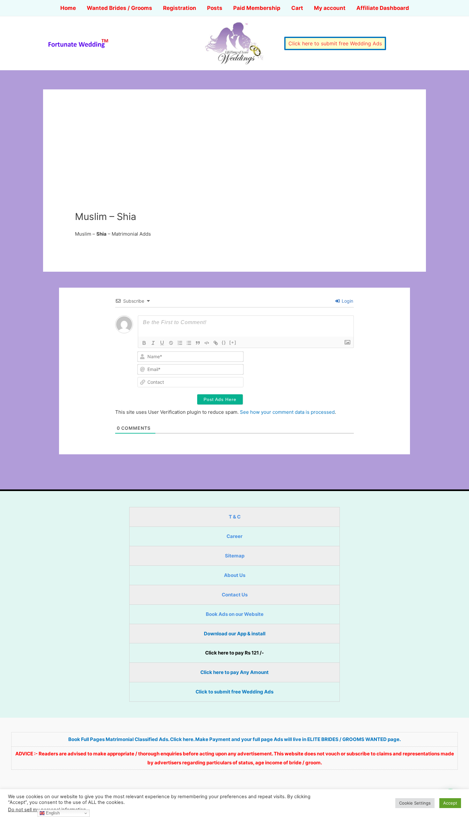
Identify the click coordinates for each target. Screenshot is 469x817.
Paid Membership (256, 8)
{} (224, 342)
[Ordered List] (179, 343)
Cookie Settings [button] (415, 803)
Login (346, 301)
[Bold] (144, 343)
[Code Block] (206, 343)
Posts (214, 8)
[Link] (215, 343)
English (52, 813)
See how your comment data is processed (287, 412)
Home (68, 8)
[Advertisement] (234, 163)
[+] (232, 342)
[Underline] (162, 343)
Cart (297, 8)
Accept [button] (450, 803)
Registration (179, 8)
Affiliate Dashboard (382, 8)
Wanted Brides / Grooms (119, 8)
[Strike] (171, 343)
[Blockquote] (197, 343)
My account (330, 8)
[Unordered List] (188, 343)
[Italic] (153, 343)
